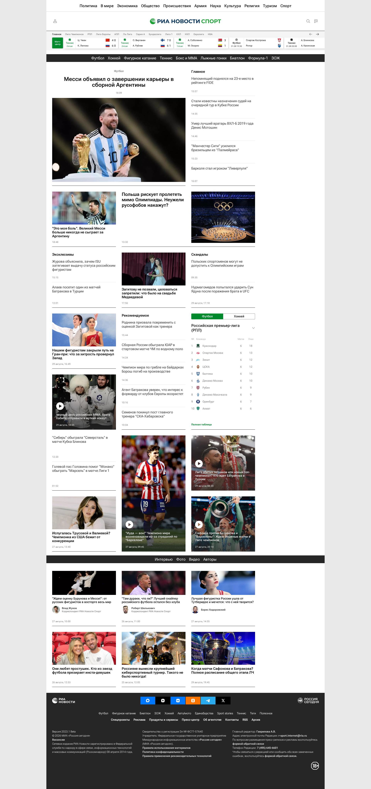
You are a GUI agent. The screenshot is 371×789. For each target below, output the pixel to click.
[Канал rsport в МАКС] (147, 700)
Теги (253, 713)
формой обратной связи (248, 743)
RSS (245, 719)
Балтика (208, 373)
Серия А (140, 34)
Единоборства (204, 713)
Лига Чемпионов (74, 34)
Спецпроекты (120, 719)
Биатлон (145, 713)
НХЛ (187, 34)
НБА (210, 34)
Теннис (241, 713)
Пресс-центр (190, 719)
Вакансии (58, 739)
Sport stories (225, 713)
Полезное (266, 713)
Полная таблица (201, 424)
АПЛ (116, 34)
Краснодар (209, 345)
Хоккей (169, 713)
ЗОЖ (157, 713)
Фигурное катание (124, 713)
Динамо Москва (213, 380)
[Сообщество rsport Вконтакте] (178, 700)
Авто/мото (184, 713)
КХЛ (178, 34)
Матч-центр (58, 42)
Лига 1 (169, 34)
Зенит (206, 359)
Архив (256, 719)
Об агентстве (212, 719)
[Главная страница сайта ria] (172, 21)
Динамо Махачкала (215, 394)
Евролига (199, 34)
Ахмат (206, 408)
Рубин (206, 387)
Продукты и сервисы (163, 719)
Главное (56, 34)
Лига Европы (103, 34)
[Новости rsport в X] (223, 700)
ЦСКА (206, 366)
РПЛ (90, 34)
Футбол (119, 71)
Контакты (232, 719)
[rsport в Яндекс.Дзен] (163, 700)
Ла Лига (127, 34)
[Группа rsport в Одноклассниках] (193, 700)
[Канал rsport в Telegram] (208, 700)
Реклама (139, 719)
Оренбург (208, 401)
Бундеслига (155, 34)
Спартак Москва (213, 352)
